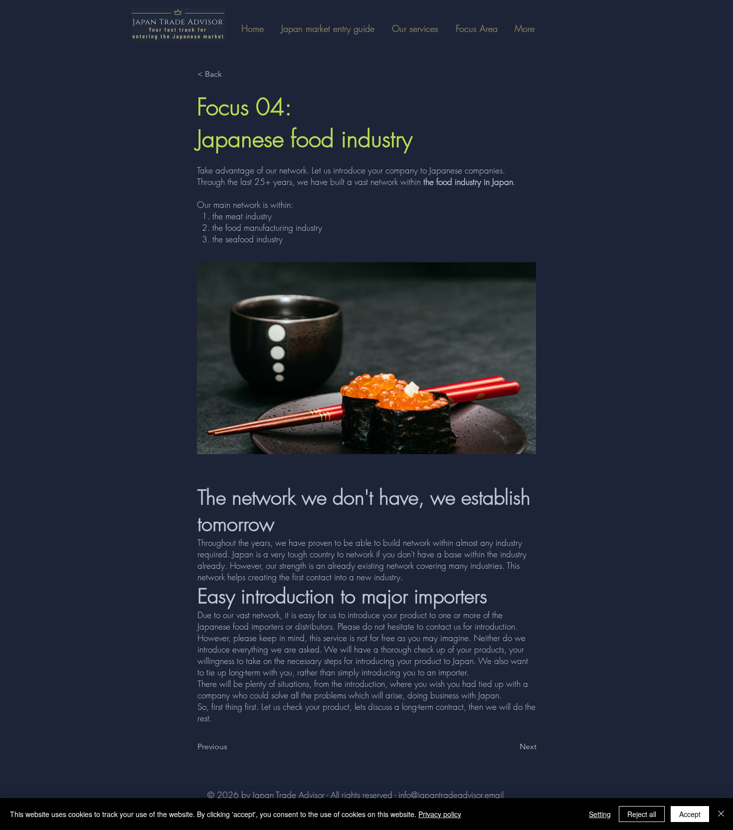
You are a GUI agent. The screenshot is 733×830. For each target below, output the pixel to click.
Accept (690, 814)
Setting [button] (600, 814)
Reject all (641, 814)
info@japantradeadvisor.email (451, 795)
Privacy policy (439, 814)
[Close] (721, 814)
